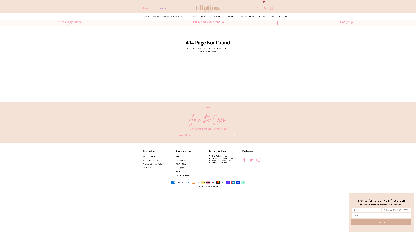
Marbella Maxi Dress (173, 16)
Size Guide (180, 172)
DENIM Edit (232, 16)
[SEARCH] (143, 8)
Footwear (262, 16)
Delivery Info (181, 160)
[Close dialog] (411, 195)
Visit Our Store (279, 16)
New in (156, 16)
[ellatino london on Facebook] (244, 160)
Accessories (247, 16)
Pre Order (147, 168)
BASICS (204, 16)
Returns (179, 156)
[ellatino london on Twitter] (251, 160)
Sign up (381, 222)
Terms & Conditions (151, 160)
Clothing (192, 16)
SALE (147, 16)
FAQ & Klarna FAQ (183, 175)
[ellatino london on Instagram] (258, 160)
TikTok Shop (181, 164)
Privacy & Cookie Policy (153, 164)
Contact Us (180, 168)
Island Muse (217, 16)
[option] (69, 23)
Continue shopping (208, 52)
